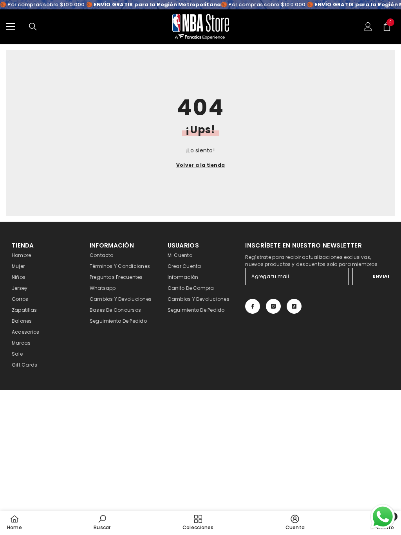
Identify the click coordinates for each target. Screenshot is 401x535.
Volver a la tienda (200, 165)
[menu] (10, 26)
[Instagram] (273, 306)
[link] (102, 522)
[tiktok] (294, 306)
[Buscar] (33, 26)
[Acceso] (368, 26)
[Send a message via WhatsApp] (382, 516)
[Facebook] (252, 306)
